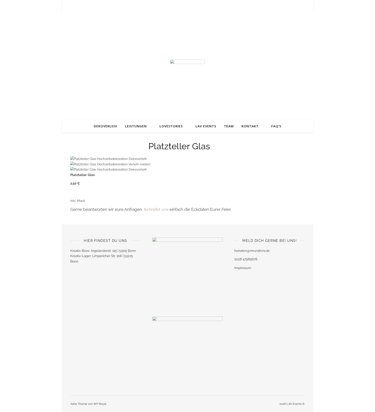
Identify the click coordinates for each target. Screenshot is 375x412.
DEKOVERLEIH (105, 126)
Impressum (242, 268)
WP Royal (100, 403)
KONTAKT (250, 126)
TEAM (229, 126)
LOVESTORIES (171, 126)
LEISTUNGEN (136, 126)
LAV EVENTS (206, 126)
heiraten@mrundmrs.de (252, 251)
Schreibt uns (156, 209)
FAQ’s (276, 126)
